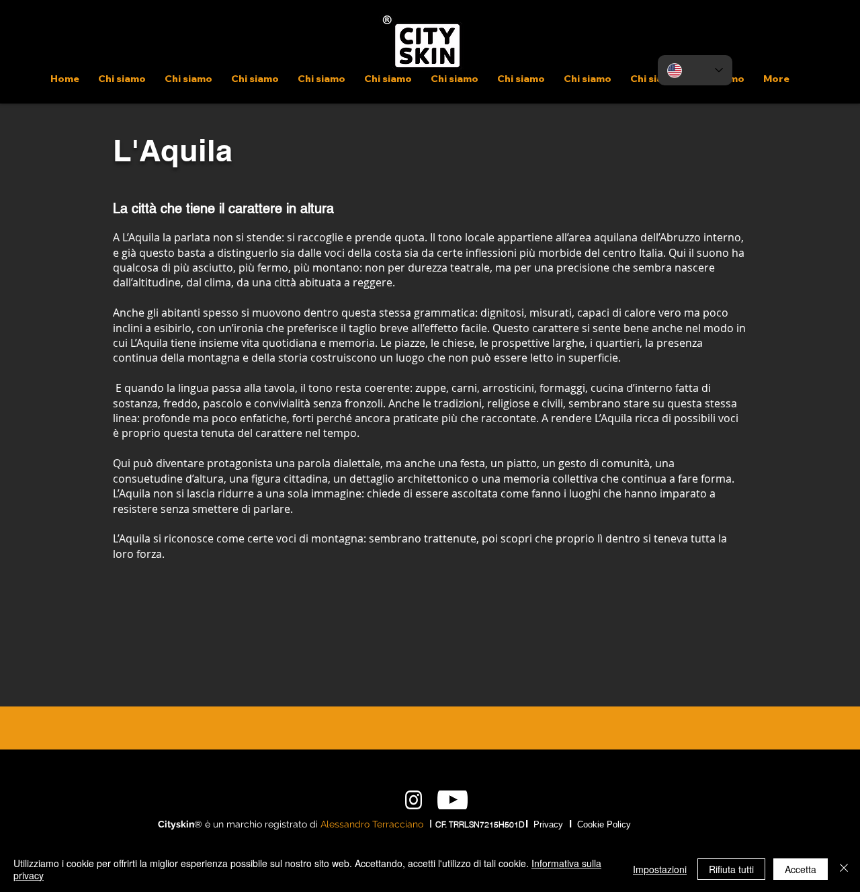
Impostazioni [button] (660, 869)
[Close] (844, 869)
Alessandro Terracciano (371, 824)
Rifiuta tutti (731, 869)
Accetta (800, 869)
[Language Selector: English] (695, 70)
